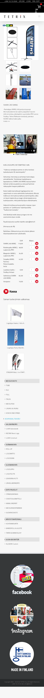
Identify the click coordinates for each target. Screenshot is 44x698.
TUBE (8, 385)
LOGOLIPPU (10, 469)
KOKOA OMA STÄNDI (13, 413)
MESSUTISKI (10, 404)
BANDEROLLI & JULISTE (14, 528)
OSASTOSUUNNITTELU (13, 499)
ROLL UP (9, 449)
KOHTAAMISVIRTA (12, 523)
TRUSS (8, 399)
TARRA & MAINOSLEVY (13, 533)
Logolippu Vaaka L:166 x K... (16, 323)
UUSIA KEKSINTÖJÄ (12, 539)
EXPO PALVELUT (11, 490)
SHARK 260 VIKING (10, 104)
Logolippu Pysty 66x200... (15, 348)
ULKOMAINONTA (11, 465)
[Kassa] (22, 6)
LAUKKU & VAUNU (12, 408)
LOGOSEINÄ (10, 458)
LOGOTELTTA (10, 474)
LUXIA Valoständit (12, 428)
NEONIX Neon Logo (12, 433)
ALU (7, 390)
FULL (7, 394)
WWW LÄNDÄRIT (11, 503)
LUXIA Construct (11, 438)
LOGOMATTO (10, 453)
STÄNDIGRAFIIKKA (12, 494)
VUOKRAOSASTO (12, 512)
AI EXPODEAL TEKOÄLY (12, 419)
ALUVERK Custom (12, 544)
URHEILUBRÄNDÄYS (13, 483)
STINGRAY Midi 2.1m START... (15, 372)
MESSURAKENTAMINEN (14, 508)
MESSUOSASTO (11, 381)
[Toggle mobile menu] (39, 16)
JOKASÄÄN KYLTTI (12, 478)
